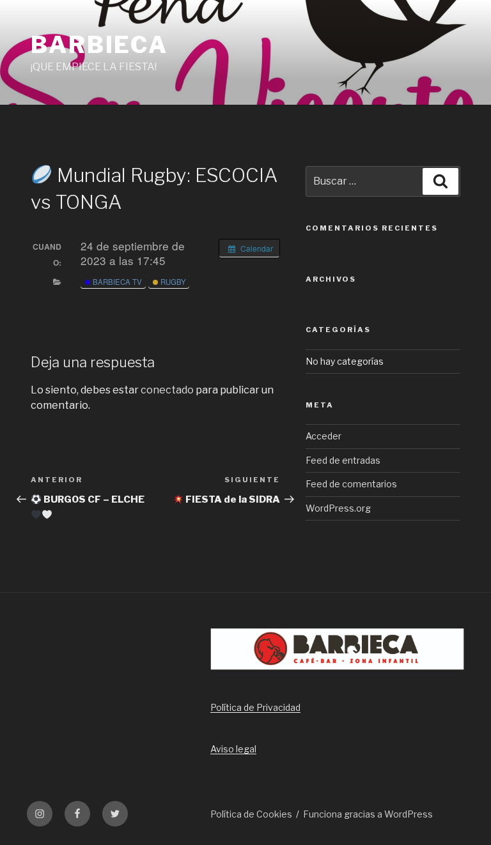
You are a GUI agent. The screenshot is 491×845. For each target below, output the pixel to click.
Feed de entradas (343, 460)
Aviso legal (233, 748)
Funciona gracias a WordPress (368, 814)
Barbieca (99, 45)
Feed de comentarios (351, 483)
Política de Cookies (251, 814)
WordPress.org (338, 508)
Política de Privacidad (255, 707)
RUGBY (172, 282)
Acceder (323, 435)
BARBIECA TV (116, 282)
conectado (167, 390)
